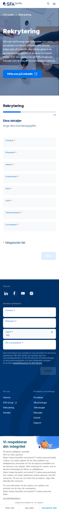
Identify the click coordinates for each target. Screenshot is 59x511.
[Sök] (48, 4)
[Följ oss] (6, 293)
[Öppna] (54, 4)
